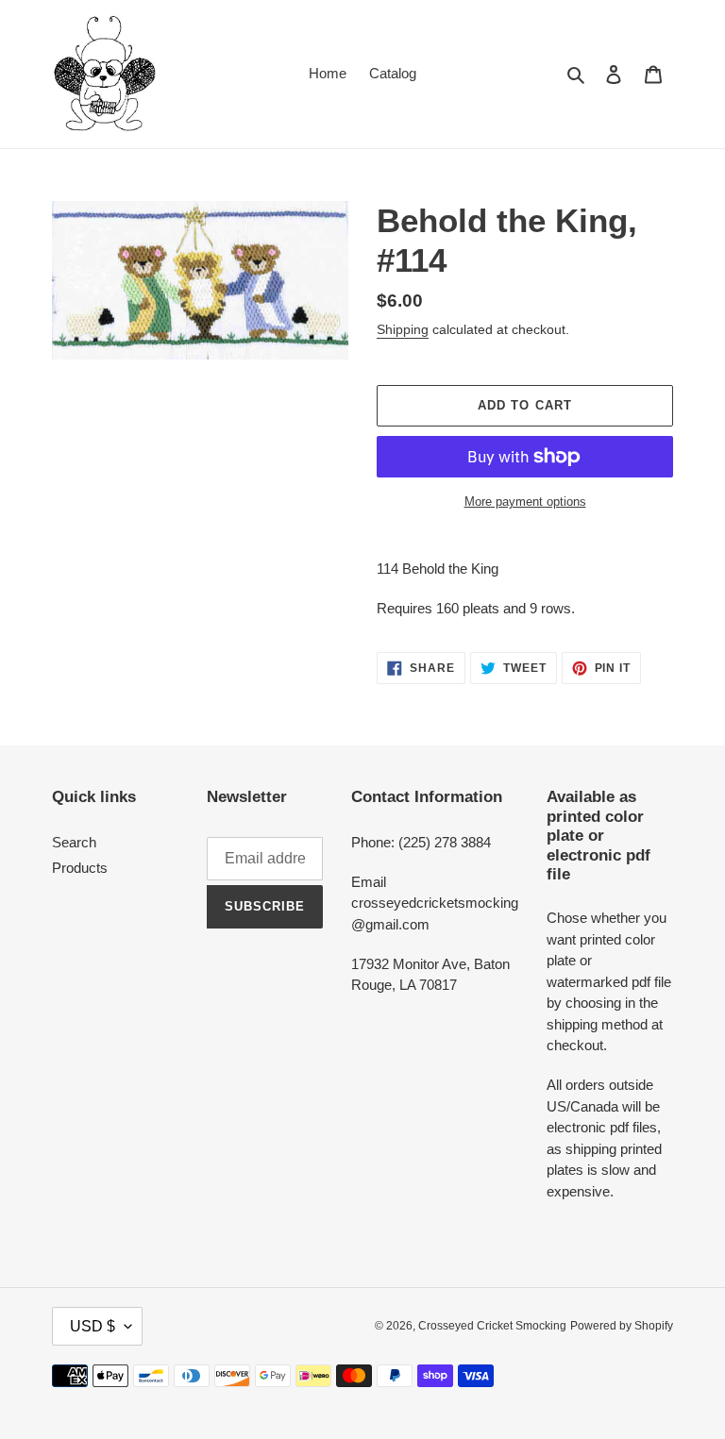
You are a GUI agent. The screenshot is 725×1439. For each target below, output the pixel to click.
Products (80, 868)
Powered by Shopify (621, 1325)
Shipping (403, 329)
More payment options (525, 501)
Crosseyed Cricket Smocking (492, 1325)
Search (74, 842)
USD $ (92, 1326)
